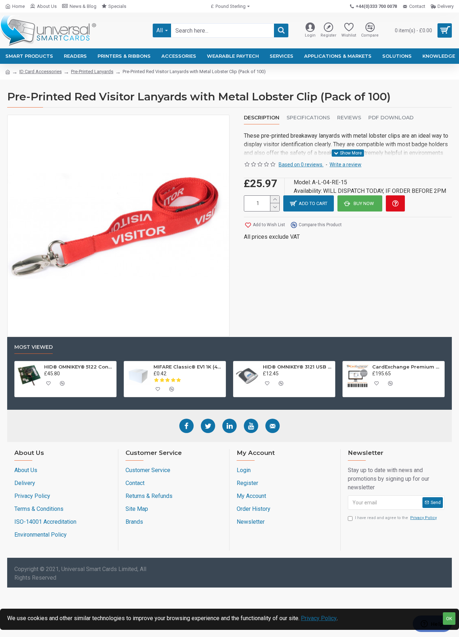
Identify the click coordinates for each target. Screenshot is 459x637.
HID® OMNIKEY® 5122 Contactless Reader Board (79, 367)
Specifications (308, 118)
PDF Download (390, 118)
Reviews (349, 118)
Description (261, 118)
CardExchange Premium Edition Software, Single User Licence (407, 367)
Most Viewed (33, 347)
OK (449, 618)
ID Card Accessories (40, 71)
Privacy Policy (319, 618)
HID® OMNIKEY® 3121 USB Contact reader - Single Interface (297, 367)
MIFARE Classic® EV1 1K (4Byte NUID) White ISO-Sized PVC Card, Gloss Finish (188, 367)
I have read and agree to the (396, 517)
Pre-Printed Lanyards (92, 71)
